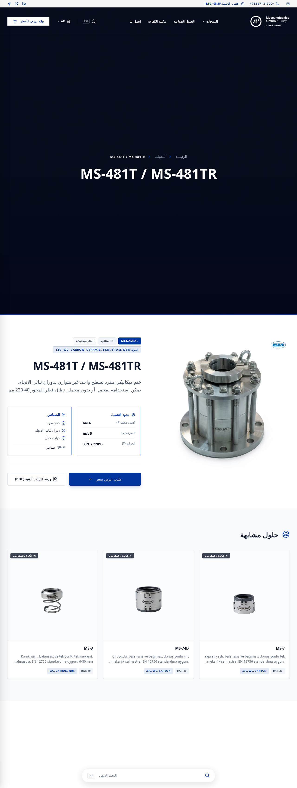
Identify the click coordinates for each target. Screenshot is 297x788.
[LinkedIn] (24, 4)
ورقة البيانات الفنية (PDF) (33, 479)
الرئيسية (181, 156)
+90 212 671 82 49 (262, 4)
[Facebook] (9, 4)
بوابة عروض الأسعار (32, 21)
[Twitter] (17, 4)
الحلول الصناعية (184, 21)
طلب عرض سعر (109, 479)
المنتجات (212, 21)
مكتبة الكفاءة (157, 21)
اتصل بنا (135, 21)
